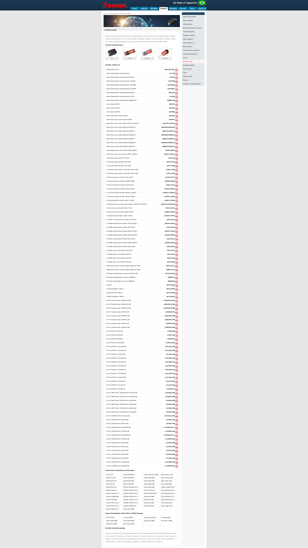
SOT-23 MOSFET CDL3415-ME (116, 381)
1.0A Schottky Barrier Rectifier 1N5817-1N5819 (120, 200)
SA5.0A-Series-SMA (167, 477)
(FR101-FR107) (170, 208)
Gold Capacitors (187, 24)
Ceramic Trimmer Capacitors (191, 50)
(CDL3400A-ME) (170, 358)
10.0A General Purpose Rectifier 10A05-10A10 (120, 185)
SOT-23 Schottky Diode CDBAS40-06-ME (119, 308)
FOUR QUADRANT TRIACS (115, 289)
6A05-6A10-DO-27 (111, 481)
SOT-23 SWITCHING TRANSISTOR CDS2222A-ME (122, 392)
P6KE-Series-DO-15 (167, 474)
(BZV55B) (172, 112)
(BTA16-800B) (170, 289)
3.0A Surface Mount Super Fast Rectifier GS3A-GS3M (122, 173)
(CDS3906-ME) (170, 404)
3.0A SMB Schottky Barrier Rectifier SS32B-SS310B (122, 235)
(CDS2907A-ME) (170, 396)
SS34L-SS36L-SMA (167, 506)
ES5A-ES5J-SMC (149, 499)
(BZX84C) (172, 115)
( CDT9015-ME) (170, 454)
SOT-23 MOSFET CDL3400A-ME (116, 358)
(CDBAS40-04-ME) (169, 300)
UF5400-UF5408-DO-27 (130, 503)
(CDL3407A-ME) (170, 377)
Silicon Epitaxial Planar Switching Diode (118, 73)
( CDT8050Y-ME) (170, 431)
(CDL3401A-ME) (170, 366)
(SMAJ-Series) (170, 265)
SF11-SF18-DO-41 (149, 490)
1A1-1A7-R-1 (110, 474)
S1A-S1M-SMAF (128, 517)
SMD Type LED (187, 76)
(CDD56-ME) (171, 331)
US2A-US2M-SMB (149, 477)
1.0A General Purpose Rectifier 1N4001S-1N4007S (121, 192)
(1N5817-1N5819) (169, 200)
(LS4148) (172, 96)
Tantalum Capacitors (189, 35)
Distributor (173, 9)
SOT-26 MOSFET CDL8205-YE (116, 389)
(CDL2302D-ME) (170, 350)
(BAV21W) (172, 92)
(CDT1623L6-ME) (169, 416)
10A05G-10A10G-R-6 (112, 493)
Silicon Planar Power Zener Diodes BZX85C (119, 119)
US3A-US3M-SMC (149, 484)
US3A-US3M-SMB (149, 481)
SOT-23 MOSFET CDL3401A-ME (116, 366)
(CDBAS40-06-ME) (169, 308)
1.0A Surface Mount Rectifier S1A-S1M (118, 158)
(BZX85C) (172, 119)
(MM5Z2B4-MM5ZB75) (168, 142)
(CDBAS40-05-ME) (169, 304)
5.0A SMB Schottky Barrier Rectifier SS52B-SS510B (122, 242)
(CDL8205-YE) (170, 389)
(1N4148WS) (171, 85)
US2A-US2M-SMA (128, 474)
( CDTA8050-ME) (170, 462)
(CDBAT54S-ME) (170, 327)
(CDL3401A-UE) (170, 369)
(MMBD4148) (171, 100)
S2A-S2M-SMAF (166, 517)
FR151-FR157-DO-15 (112, 503)
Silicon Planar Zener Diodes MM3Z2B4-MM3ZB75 (121, 135)
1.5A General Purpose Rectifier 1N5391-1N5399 (121, 196)
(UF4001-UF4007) (169, 215)
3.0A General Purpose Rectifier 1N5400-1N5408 (121, 181)
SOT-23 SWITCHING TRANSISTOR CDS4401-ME (121, 408)
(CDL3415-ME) (170, 381)
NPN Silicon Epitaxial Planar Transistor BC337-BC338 (122, 273)
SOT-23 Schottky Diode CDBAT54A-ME (118, 316)
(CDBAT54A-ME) (170, 316)
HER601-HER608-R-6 (129, 506)
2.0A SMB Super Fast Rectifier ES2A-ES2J (119, 258)
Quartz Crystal (187, 69)
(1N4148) (172, 77)
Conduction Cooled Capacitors (192, 84)
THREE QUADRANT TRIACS (115, 296)
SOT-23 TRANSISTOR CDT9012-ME (117, 442)
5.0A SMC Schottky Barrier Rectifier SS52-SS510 (121, 246)
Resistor (185, 80)
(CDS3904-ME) (170, 400)
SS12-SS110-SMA (166, 484)
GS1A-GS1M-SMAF (150, 517)
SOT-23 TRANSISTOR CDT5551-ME (117, 423)
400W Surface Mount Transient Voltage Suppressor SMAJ (123, 265)
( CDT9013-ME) (170, 446)
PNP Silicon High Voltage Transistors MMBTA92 (120, 281)
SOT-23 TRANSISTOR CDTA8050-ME (118, 462)
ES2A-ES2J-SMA (149, 503)
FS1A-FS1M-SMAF (129, 520)
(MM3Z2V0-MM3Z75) (168, 138)
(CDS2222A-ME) (170, 392)
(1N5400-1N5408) (169, 181)
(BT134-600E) (171, 292)
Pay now (183, 9)
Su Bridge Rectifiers (189, 65)
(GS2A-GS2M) (170, 169)
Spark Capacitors (188, 39)
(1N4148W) (171, 81)
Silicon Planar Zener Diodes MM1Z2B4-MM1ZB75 (121, 127)
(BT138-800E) (171, 285)
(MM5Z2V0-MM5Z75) (168, 146)
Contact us (202, 9)
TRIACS (109, 285)
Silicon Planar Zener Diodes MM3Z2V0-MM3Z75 (121, 138)
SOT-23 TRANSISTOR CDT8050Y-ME (118, 431)
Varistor (185, 57)
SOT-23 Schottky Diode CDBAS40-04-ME (119, 300)
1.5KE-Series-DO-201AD (151, 474)
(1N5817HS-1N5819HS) (168, 204)
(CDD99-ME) (171, 339)
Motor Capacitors (188, 20)
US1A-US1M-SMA (128, 509)
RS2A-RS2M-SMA (128, 477)
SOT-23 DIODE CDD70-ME (115, 335)
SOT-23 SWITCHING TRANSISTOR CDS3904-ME (121, 400)
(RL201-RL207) (170, 177)
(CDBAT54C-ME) (170, 319)
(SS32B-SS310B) (170, 235)
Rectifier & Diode (188, 61)
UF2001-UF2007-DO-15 (130, 499)
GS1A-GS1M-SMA (111, 499)
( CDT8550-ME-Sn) (169, 435)
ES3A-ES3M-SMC (149, 506)
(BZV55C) (172, 104)
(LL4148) (172, 73)
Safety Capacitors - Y (189, 43)
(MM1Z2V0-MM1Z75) (168, 131)
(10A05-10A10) (170, 185)
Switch (185, 72)
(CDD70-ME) (171, 335)
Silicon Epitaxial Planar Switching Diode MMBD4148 (121, 100)
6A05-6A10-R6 (110, 484)
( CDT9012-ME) (170, 442)
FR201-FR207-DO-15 (112, 506)
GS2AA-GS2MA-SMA (112, 496)
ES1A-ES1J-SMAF (149, 520)
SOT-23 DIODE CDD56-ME (115, 331)
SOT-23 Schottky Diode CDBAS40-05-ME (119, 304)
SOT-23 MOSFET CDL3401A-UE (116, 369)
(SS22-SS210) (171, 227)
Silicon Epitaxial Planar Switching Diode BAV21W (121, 92)
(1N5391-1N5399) (169, 196)
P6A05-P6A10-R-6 (111, 487)
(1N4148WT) (171, 88)
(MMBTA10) (171, 277)
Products (163, 9)
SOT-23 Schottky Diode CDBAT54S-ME (118, 327)
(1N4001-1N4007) (169, 189)
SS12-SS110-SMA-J (167, 503)
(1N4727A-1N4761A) (169, 123)
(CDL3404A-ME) (170, 373)
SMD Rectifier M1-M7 (113, 69)
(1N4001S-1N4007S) (169, 192)
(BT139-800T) (171, 296)
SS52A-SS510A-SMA (150, 493)
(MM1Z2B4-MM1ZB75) (168, 127)
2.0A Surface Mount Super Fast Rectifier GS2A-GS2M (122, 169)
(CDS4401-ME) (170, 408)
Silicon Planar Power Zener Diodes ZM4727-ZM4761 (122, 154)
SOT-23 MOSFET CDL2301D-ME (116, 346)
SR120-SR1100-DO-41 (168, 490)
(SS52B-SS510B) (170, 242)
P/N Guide (154, 9)
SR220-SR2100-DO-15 (168, 493)
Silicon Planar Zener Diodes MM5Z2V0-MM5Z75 (121, 146)
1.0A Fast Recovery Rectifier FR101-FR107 (119, 208)
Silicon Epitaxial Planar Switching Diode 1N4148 (120, 77)
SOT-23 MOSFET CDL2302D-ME (116, 350)
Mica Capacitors (188, 46)
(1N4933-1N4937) (169, 212)
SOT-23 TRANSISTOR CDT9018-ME (117, 458)
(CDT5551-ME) (170, 423)
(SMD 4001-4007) (170, 69)
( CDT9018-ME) (170, 458)
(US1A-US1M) (171, 165)
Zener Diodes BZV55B (113, 112)
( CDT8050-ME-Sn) (169, 427)
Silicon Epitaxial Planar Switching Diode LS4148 (120, 96)
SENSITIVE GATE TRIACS (114, 292)
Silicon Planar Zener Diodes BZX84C (117, 115)
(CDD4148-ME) (170, 342)
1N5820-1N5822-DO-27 (168, 487)
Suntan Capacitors (113, 13)
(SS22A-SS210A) (170, 223)
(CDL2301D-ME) (170, 346)
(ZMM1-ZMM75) (170, 150)
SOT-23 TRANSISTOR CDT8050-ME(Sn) (119, 427)
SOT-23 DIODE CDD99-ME (115, 339)
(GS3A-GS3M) (170, 173)
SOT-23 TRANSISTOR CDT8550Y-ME (118, 439)
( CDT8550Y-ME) (170, 439)
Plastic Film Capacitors (189, 16)
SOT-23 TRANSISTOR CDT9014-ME (117, 450)
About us (144, 9)
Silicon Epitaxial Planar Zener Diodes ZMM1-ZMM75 (122, 150)
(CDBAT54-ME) (170, 323)
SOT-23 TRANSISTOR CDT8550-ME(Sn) (119, 435)
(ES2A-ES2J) (171, 258)
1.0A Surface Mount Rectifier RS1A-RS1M (119, 162)
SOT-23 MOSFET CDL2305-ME (116, 354)
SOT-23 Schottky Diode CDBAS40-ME (118, 312)
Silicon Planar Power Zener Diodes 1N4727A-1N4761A (122, 123)
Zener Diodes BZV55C (113, 104)
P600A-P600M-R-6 (111, 490)
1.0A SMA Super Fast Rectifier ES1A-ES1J (119, 254)
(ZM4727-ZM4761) (169, 154)
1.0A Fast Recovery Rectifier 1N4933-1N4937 (120, 212)
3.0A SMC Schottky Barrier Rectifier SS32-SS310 (121, 239)
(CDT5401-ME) (170, 419)
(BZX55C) (172, 108)
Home (135, 9)
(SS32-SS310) (171, 239)
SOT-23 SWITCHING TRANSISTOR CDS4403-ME (121, 412)
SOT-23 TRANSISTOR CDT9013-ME (117, 446)
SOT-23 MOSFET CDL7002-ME (116, 385)
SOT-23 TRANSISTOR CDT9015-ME (117, 454)
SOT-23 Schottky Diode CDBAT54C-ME (118, 319)
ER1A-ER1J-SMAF (166, 520)
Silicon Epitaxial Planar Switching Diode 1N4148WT (121, 88)
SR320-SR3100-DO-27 (168, 496)
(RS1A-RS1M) (171, 162)
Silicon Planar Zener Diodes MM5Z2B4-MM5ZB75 (121, 142)
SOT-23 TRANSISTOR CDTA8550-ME (118, 466)
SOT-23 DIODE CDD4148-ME (115, 342)
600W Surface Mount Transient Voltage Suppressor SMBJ (123, 269)
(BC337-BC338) (170, 273)
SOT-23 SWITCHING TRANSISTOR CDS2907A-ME (122, 396)
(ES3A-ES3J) (171, 262)
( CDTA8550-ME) (170, 466)
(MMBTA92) (171, 281)
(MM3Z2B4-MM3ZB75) (168, 135)
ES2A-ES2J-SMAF (111, 524)
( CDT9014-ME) (170, 450)
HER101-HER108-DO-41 (130, 487)
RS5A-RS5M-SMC (128, 484)
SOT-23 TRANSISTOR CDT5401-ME (117, 419)
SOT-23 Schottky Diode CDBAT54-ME (118, 323)
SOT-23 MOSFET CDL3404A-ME (116, 373)
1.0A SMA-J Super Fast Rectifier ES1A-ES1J (120, 250)
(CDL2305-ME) (170, 354)
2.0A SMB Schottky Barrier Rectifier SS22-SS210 (121, 227)
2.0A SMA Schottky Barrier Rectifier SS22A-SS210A (122, 223)
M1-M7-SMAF (110, 517)
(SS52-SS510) (171, 246)
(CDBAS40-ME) (170, 312)
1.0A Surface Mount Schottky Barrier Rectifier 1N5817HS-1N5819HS (127, 204)
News (192, 9)
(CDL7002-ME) (170, 385)
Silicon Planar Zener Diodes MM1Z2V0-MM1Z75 (121, 131)
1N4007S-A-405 (111, 477)
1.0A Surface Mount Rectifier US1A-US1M (119, 165)
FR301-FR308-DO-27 (112, 509)
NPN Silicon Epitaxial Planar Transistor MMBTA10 (121, 277)
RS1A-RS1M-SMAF (112, 520)
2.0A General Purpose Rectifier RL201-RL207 (120, 177)
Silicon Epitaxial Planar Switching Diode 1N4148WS (121, 85)
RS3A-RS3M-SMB (128, 481)
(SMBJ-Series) (170, 269)
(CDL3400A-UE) (170, 362)
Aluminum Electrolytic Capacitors (192, 28)
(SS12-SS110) (171, 219)
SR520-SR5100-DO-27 (168, 499)
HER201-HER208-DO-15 (130, 493)
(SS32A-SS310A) (170, 231)
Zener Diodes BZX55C (113, 108)
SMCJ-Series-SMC (166, 481)
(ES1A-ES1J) (171, 250)
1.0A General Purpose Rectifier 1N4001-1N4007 (121, 189)
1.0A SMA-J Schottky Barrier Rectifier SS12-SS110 (121, 219)
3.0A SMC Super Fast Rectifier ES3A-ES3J (119, 262)
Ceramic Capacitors (189, 31)
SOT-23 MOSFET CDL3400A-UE (116, 362)
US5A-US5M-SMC (149, 487)
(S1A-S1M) (171, 158)
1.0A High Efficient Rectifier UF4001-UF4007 (119, 215)
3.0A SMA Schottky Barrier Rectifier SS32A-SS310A (122, 231)
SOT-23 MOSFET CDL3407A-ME (116, 377)
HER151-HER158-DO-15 (130, 490)
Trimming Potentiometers (190, 54)
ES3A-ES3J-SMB (149, 496)
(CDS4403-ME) (170, 412)
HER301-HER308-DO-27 (130, 496)
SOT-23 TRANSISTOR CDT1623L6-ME (118, 416)
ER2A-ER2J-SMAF (129, 524)
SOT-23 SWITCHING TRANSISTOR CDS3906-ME (121, 404)
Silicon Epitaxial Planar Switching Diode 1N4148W (121, 81)
